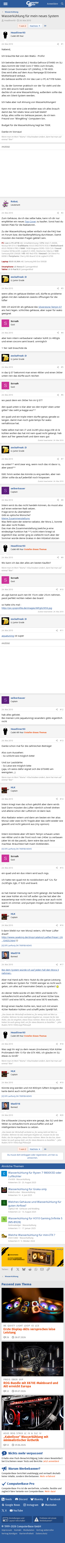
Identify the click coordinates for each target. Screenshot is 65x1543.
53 (7, 1445)
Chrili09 (11, 1179)
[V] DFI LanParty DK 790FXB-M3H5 (17, 849)
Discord (23, 1499)
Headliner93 (9, 20)
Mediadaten (28, 1530)
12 (7, 1391)
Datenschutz (41, 1533)
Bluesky (38, 1499)
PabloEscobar (14, 1192)
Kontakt (17, 1530)
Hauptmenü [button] (5, 3)
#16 (61, 925)
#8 (62, 500)
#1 (62, 44)
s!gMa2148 (13, 1208)
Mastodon (50, 1504)
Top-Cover (30, 221)
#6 (62, 395)
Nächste (34, 25)
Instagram (32, 1504)
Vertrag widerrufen (45, 1530)
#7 (62, 459)
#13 (61, 740)
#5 (62, 367)
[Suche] (62, 4)
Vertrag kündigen (9, 1533)
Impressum (7, 1530)
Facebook (55, 1499)
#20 (61, 1115)
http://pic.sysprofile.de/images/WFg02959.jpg (27, 607)
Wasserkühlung (23, 1179)
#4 (62, 332)
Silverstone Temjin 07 (50, 306)
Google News (12, 1504)
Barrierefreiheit (26, 1533)
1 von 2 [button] (22, 25)
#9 (62, 557)
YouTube (18, 1510)
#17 (61, 964)
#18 (61, 1044)
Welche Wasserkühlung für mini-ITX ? (31, 1235)
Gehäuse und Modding (29, 1208)
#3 (62, 288)
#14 (61, 799)
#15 (61, 868)
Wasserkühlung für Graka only (27, 1189)
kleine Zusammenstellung (16, 518)
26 (7, 1337)
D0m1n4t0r (13, 1238)
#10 (61, 589)
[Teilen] (58, 44)
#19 (61, 1082)
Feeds (8, 1499)
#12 (61, 709)
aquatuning (8, 635)
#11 (61, 630)
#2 (62, 213)
